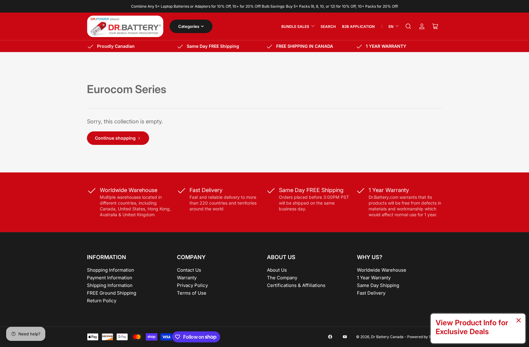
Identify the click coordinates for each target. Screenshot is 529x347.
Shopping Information (110, 270)
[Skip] (518, 320)
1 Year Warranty (374, 278)
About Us (277, 270)
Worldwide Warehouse (381, 270)
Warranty (187, 278)
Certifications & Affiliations (296, 285)
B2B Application (358, 26)
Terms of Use (191, 293)
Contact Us (189, 270)
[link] (478, 328)
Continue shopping (115, 138)
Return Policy (101, 301)
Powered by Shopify (424, 336)
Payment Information (109, 278)
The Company (282, 278)
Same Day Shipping (378, 285)
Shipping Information (110, 285)
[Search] (408, 26)
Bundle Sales (295, 26)
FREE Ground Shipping (111, 293)
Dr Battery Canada (387, 336)
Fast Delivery (371, 293)
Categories (188, 26)
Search (328, 26)
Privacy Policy (192, 285)
